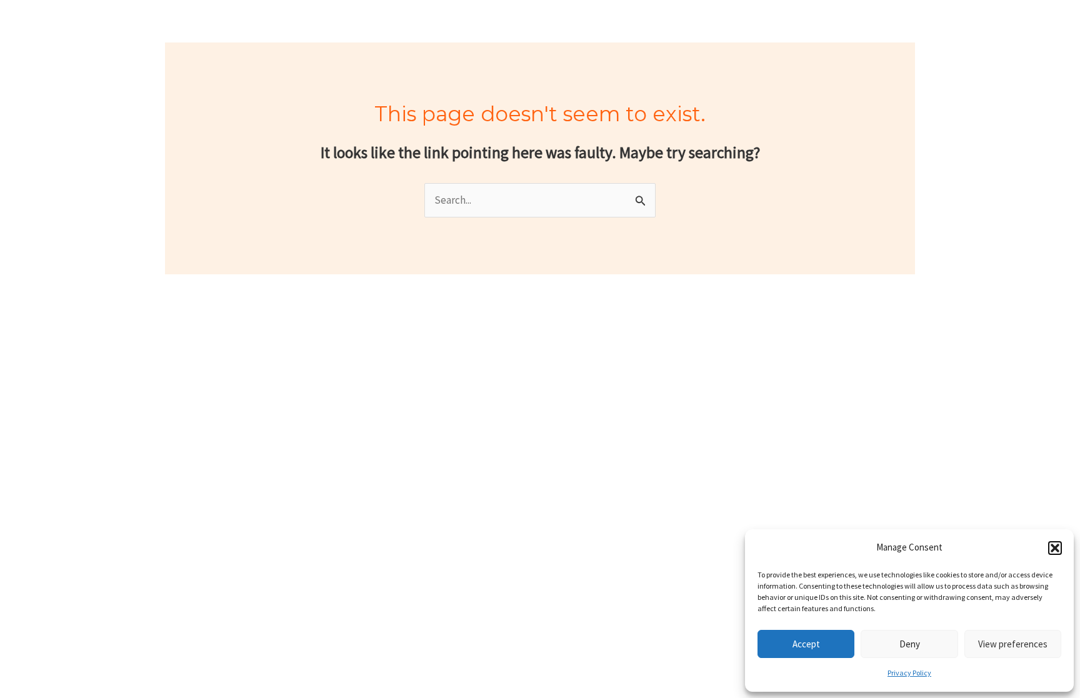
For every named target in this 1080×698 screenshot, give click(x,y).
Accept (806, 644)
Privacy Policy (909, 672)
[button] (1055, 548)
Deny (909, 644)
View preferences (1013, 644)
